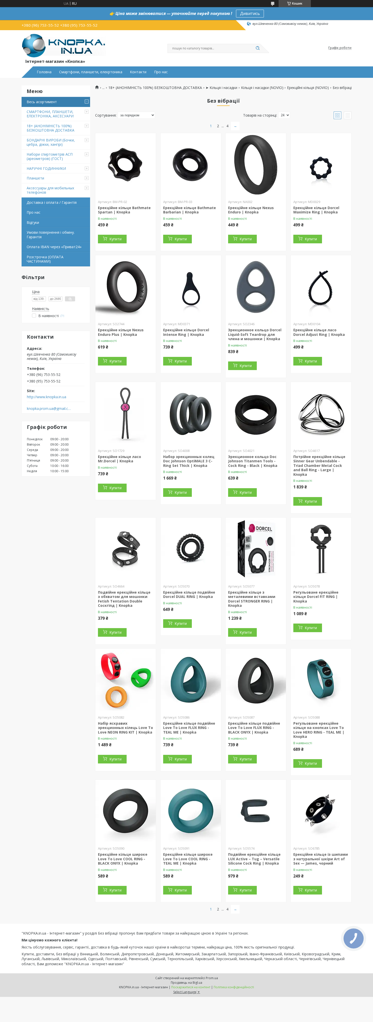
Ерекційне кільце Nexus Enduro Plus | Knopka (121, 332)
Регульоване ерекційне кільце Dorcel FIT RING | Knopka (315, 597)
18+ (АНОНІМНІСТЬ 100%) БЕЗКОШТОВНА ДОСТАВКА (50, 128)
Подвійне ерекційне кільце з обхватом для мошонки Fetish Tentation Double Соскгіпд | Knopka (124, 599)
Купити (115, 238)
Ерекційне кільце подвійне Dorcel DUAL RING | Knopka (189, 594)
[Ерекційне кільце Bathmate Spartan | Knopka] (125, 164)
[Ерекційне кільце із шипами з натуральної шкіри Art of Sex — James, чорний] (321, 811)
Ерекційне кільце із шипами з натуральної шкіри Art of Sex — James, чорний (320, 859)
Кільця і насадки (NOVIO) (262, 87)
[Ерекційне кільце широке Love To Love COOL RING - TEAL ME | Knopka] (191, 811)
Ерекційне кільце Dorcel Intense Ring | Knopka (186, 332)
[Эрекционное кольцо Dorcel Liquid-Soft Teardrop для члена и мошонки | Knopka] (256, 287)
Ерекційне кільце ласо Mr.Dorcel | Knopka (119, 459)
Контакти (138, 72)
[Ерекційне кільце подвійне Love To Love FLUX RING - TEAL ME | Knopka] (191, 680)
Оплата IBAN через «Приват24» (54, 246)
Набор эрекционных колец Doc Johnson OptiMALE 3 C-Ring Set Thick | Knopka (188, 461)
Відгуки (33, 222)
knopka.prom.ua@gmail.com (49, 408)
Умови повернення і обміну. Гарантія (51, 234)
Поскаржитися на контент (190, 987)
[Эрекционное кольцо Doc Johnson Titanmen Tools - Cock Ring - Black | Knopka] (256, 413)
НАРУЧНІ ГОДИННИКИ (46, 168)
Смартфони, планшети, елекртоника (90, 72)
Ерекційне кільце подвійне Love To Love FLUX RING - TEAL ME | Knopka (189, 728)
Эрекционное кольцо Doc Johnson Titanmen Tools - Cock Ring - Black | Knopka (252, 461)
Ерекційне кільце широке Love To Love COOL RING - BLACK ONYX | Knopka (122, 859)
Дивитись (250, 13)
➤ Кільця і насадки (221, 87)
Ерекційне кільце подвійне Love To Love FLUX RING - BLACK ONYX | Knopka (254, 728)
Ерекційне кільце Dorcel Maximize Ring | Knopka (316, 210)
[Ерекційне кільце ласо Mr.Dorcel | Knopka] (125, 413)
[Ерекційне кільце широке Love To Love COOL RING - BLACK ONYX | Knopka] (125, 811)
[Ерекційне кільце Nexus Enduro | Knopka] (256, 164)
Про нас (161, 72)
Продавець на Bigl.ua (186, 982)
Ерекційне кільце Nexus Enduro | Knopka (251, 210)
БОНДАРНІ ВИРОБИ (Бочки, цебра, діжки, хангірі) (51, 142)
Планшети (35, 178)
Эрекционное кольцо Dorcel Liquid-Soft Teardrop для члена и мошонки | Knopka (254, 334)
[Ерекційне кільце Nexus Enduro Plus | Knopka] (125, 287)
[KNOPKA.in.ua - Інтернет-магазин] (64, 45)
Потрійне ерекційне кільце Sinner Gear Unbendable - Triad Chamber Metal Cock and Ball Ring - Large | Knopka (319, 465)
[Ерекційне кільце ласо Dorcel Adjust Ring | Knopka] (321, 287)
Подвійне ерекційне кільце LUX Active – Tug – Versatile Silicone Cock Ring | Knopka (254, 859)
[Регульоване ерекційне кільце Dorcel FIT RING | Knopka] (321, 549)
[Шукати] (257, 48)
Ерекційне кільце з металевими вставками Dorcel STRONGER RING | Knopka (251, 599)
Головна (44, 72)
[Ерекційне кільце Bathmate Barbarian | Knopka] (191, 164)
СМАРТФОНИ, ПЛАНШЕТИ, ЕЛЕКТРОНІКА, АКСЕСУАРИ (50, 114)
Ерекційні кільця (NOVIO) (308, 87)
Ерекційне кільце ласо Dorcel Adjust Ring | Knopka (319, 332)
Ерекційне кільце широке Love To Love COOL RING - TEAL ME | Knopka (188, 859)
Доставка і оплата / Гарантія (52, 202)
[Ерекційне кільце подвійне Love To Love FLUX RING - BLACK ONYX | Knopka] (256, 680)
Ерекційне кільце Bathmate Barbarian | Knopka (189, 210)
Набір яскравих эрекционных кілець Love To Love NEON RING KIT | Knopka (125, 728)
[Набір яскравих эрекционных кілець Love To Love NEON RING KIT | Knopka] (125, 680)
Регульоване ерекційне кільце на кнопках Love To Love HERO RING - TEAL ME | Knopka (318, 730)
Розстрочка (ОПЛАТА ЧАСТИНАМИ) (45, 259)
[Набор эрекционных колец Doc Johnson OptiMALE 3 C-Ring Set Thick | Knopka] (191, 413)
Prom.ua (212, 978)
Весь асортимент (42, 101)
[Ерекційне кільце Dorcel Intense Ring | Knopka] (191, 287)
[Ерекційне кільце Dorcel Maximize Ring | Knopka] (321, 164)
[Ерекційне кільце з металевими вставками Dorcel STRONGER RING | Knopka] (256, 549)
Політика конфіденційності (234, 987)
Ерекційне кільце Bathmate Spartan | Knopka (124, 210)
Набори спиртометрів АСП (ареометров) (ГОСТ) (50, 156)
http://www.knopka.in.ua (46, 397)
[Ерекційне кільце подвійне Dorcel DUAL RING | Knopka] (191, 549)
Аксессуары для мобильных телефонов (50, 190)
